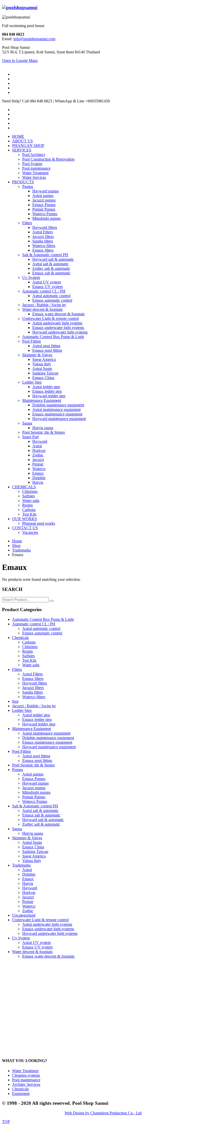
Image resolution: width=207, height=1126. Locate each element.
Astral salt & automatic (40, 810)
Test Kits (29, 660)
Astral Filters (32, 674)
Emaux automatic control (42, 633)
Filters (17, 669)
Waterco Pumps (34, 801)
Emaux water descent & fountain (48, 956)
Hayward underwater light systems (49, 933)
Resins (27, 651)
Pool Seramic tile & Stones (33, 765)
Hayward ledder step (38, 724)
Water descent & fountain (32, 952)
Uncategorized (23, 915)
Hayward (29, 888)
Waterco (28, 906)
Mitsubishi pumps (36, 792)
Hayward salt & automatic (43, 820)
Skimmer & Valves (27, 838)
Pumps (17, 769)
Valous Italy (31, 860)
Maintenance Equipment (31, 728)
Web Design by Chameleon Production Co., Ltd (103, 1113)
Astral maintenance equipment (46, 733)
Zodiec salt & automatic (41, 824)
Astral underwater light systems (47, 924)
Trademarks (21, 865)
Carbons (29, 642)
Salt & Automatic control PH (35, 806)
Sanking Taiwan (35, 851)
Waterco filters (33, 697)
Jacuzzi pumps (33, 788)
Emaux (28, 879)
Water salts (30, 665)
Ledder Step (22, 710)
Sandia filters (32, 692)
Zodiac (27, 911)
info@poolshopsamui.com (34, 39)
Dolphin (28, 874)
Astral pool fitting (36, 756)
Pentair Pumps (33, 797)
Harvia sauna (32, 833)
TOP (6, 1121)
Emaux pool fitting (37, 760)
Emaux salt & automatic (41, 815)
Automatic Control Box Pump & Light (43, 619)
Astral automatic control (41, 628)
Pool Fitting (21, 751)
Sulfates (28, 656)
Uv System (21, 938)
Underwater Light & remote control (40, 920)
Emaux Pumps (33, 779)
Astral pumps (32, 774)
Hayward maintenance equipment (49, 747)
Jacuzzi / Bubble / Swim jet (34, 706)
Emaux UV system (37, 947)
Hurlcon (28, 892)
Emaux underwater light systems (48, 929)
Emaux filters (32, 678)
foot (15, 701)
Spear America (34, 856)
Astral (27, 870)
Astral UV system (36, 942)
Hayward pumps (35, 783)
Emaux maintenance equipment (47, 742)
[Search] (52, 601)
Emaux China (33, 847)
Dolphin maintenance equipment (48, 738)
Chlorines (30, 647)
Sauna (17, 829)
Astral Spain (32, 842)
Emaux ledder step (37, 719)
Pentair (27, 901)
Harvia (27, 883)
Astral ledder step (36, 715)
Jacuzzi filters (33, 688)
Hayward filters (34, 683)
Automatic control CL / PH (33, 624)
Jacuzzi (28, 897)
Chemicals (20, 637)
